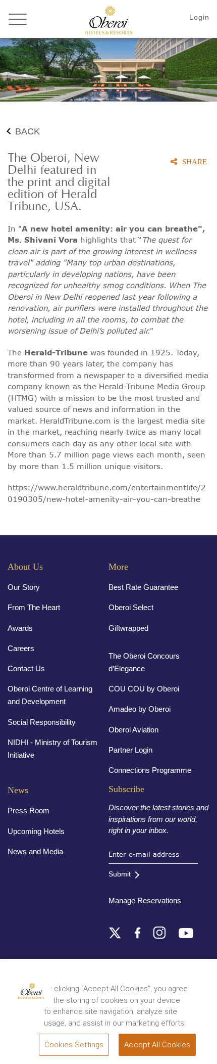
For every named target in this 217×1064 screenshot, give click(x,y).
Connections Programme (149, 770)
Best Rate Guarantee (143, 587)
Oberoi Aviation (133, 729)
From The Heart (34, 607)
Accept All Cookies (157, 1044)
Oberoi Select (130, 607)
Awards (20, 628)
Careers (21, 648)
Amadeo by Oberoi (139, 709)
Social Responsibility (42, 722)
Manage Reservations (144, 900)
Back (27, 131)
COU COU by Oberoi (143, 688)
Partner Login (130, 750)
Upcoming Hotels (36, 831)
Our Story (24, 587)
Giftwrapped (128, 628)
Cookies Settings (73, 1044)
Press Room (28, 810)
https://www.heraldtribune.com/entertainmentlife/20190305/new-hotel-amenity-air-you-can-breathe (107, 493)
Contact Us (26, 668)
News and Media (35, 851)
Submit (119, 874)
